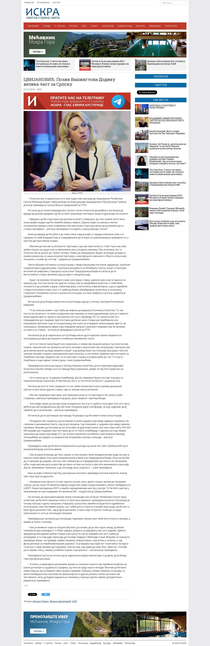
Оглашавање (43, 2)
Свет (84, 26)
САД (74, 601)
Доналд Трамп (40, 601)
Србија (46, 26)
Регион (73, 26)
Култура (140, 26)
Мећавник (155, 26)
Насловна (33, 26)
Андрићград (125, 26)
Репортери (171, 26)
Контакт (57, 2)
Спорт (94, 26)
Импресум (29, 2)
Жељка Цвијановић (60, 601)
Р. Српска (60, 26)
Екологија (108, 26)
